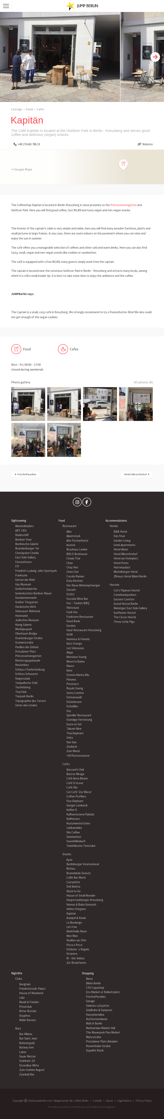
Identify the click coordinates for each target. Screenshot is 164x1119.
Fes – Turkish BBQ (77, 603)
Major (69, 652)
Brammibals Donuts (78, 873)
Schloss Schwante (26, 674)
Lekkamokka (74, 828)
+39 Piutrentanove (78, 755)
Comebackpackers (125, 595)
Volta (69, 737)
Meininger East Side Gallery (130, 608)
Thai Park (21, 692)
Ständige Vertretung (79, 719)
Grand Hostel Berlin (126, 604)
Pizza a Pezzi (74, 945)
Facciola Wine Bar (77, 599)
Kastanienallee (95, 1014)
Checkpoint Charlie (27, 553)
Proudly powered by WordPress (66, 1107)
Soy (68, 711)
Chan (69, 563)
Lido (22, 997)
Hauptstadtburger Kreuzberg (84, 900)
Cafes (40, 109)
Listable (94, 1107)
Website (147, 144)
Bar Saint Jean (28, 1038)
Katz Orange (74, 643)
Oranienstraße (24, 642)
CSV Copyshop (95, 987)
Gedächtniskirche (26, 589)
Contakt (97, 1100)
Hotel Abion (121, 549)
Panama (71, 679)
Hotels (114, 526)
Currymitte (73, 882)
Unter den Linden (26, 705)
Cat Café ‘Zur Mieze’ (79, 792)
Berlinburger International (82, 864)
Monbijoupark (23, 629)
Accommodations (116, 520)
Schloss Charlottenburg (30, 669)
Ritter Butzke (27, 1011)
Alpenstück (73, 536)
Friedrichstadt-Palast (32, 988)
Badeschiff (22, 535)
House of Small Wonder (80, 895)
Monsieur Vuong (76, 657)
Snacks (66, 854)
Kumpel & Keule (76, 918)
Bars (18, 1028)
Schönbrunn (74, 702)
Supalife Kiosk (95, 1050)
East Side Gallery (25, 557)
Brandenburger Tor (27, 548)
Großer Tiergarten (26, 602)
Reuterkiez (22, 665)
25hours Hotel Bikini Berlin (130, 576)
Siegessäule (22, 678)
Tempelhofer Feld (26, 683)
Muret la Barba (75, 661)
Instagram (77, 503)
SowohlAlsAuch (75, 841)
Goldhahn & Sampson (99, 1010)
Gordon (71, 626)
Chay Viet (72, 567)
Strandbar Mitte (29, 1065)
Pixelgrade (109, 1107)
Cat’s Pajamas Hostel (127, 590)
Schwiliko (72, 706)
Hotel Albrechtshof (135, 474)
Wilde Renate (27, 1020)
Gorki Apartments (124, 545)
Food (29, 109)
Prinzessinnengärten (123, 205)
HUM (69, 634)
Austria (70, 545)
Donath (71, 590)
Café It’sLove (74, 783)
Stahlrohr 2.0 (27, 1061)
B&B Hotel (120, 531)
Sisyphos (24, 1015)
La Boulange (74, 922)
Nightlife (16, 973)
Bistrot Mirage (75, 774)
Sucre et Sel (73, 724)
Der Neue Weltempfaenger (83, 585)
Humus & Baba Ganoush (81, 904)
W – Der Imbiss (75, 958)
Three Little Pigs (124, 622)
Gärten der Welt (25, 580)
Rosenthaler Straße (98, 1046)
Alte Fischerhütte (77, 540)
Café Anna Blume (77, 778)
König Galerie (23, 625)
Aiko (69, 531)
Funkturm (21, 575)
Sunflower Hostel (125, 613)
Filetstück (72, 608)
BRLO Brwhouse (76, 554)
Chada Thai (73, 558)
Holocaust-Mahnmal (27, 611)
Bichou (70, 868)
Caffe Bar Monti (76, 877)
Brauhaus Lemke (76, 549)
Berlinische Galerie (26, 544)
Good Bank (73, 621)
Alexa (89, 978)
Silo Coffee (73, 832)
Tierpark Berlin (24, 696)
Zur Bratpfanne (76, 963)
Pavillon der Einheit (27, 647)
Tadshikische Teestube (80, 846)
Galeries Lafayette (97, 1005)
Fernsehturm (23, 562)
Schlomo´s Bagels (77, 949)
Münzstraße (93, 1037)
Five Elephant (74, 801)
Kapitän (71, 913)
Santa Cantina (75, 693)
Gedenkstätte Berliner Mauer (33, 593)
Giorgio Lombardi (76, 805)
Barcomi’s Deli (75, 769)
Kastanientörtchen (78, 823)
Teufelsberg (23, 687)
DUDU (70, 594)
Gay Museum (23, 584)
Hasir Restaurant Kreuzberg (83, 630)
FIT (17, 566)
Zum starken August (32, 1070)
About (109, 1100)
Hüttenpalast (122, 567)
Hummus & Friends (78, 639)
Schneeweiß (74, 697)
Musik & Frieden (29, 1002)
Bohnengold (27, 1043)
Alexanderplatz (24, 526)
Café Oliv (72, 787)
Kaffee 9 (71, 810)
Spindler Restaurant (78, 715)
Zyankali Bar (26, 1074)
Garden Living (122, 540)
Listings (16, 109)
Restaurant (69, 526)
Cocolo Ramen (75, 576)
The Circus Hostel (125, 617)
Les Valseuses (75, 648)
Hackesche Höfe (25, 607)
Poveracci (72, 684)
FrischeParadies (26, 474)
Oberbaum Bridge (26, 633)
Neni (69, 670)
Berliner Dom (23, 539)
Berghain (25, 984)
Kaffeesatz (73, 819)
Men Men (72, 936)
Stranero (71, 954)
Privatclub (25, 1006)
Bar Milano (25, 1034)
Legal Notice (124, 1100)
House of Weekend (31, 993)
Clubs (18, 978)
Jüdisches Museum (27, 620)
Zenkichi (71, 746)
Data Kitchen (74, 581)
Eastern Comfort (124, 599)
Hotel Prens (121, 563)
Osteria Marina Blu (77, 675)
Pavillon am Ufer (76, 940)
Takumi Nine (74, 728)
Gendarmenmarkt (26, 598)
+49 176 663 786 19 (29, 144)
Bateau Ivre (26, 1047)
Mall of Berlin (94, 1023)
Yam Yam (71, 742)
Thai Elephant (75, 733)
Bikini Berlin (93, 983)
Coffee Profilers (76, 796)
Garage (90, 1001)
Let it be (71, 927)
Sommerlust (73, 837)
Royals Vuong (74, 688)
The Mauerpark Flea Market (103, 1032)
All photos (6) (143, 382)
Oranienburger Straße (29, 638)
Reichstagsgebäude (27, 660)
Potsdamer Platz (25, 651)
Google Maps (23, 169)
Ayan (69, 860)
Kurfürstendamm (96, 1019)
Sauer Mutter (27, 1056)
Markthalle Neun (76, 931)
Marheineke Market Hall (100, 1028)
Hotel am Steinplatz (126, 558)
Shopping (88, 973)
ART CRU (21, 530)
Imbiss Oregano (76, 909)
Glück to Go (73, 891)
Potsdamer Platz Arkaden (102, 1041)
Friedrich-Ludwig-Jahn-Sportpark (36, 571)
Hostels (114, 585)
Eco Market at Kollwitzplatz (103, 992)
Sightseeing (18, 520)
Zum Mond (73, 751)
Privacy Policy (144, 1100)
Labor (22, 1052)
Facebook (87, 503)
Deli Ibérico (73, 886)
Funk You (72, 612)
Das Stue (119, 536)
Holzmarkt (21, 616)
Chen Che (72, 572)
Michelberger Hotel (126, 572)
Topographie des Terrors (30, 701)
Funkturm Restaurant (79, 617)
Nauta (70, 666)
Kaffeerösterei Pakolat (80, 814)
